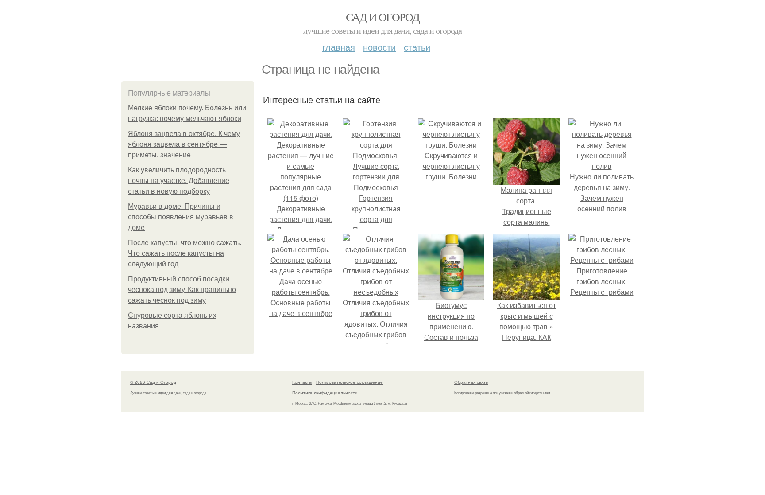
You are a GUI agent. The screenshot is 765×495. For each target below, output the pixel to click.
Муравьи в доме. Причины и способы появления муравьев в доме (180, 217)
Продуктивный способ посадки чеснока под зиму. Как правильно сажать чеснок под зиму (182, 289)
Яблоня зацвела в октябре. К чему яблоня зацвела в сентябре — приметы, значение (184, 144)
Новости (379, 46)
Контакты (302, 382)
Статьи (417, 46)
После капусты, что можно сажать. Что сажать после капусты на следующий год (184, 253)
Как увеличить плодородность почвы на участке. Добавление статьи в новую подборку (178, 180)
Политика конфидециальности (325, 393)
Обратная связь (471, 382)
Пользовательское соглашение (349, 382)
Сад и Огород (383, 16)
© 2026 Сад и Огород (153, 382)
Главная (338, 46)
